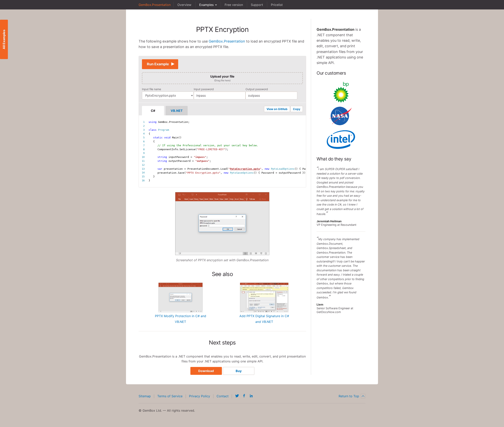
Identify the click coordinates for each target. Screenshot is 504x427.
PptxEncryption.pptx (245, 168)
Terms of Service (170, 396)
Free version (234, 5)
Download (206, 371)
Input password (204, 89)
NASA (341, 116)
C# (153, 111)
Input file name (151, 89)
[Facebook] (244, 396)
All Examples (4, 39)
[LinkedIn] (251, 396)
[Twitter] (237, 396)
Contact (223, 396)
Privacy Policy (199, 396)
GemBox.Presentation (155, 5)
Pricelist (277, 5)
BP (341, 92)
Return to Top (349, 396)
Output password (257, 89)
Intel (341, 139)
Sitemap (145, 396)
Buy (239, 371)
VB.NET (177, 111)
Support (257, 5)
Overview (184, 5)
